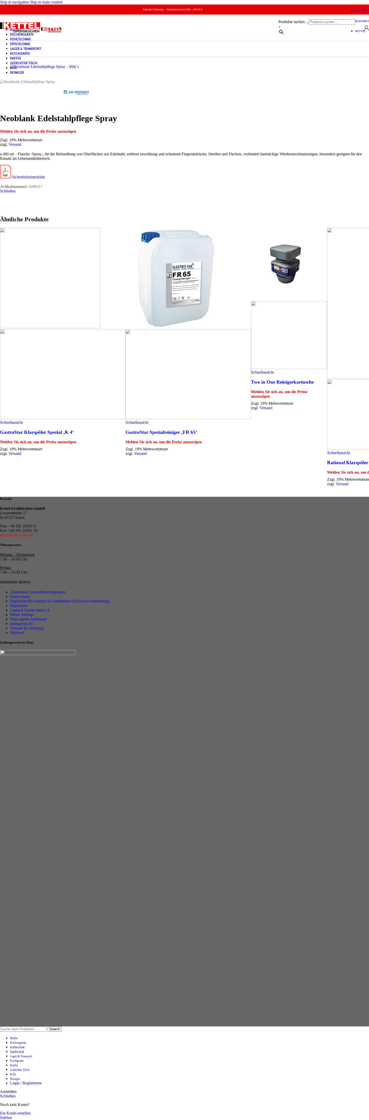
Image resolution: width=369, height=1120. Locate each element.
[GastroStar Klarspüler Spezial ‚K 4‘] (50, 327)
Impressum (18, 605)
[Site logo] (20, 32)
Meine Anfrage (22, 614)
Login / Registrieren (26, 1083)
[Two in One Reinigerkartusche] (287, 299)
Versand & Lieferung (26, 628)
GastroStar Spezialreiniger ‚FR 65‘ (161, 432)
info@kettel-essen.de (16, 535)
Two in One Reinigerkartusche (282, 382)
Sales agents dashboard (28, 619)
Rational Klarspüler (347, 462)
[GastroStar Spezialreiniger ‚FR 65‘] (176, 327)
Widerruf (17, 633)
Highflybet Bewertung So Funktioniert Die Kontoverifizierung (59, 601)
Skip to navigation (15, 2)
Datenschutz (20, 596)
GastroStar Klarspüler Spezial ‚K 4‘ (37, 432)
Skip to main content (46, 2)
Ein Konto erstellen (15, 1113)
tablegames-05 (21, 623)
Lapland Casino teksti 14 (29, 610)
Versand (15, 144)
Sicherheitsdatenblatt (28, 177)
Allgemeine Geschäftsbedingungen (38, 592)
